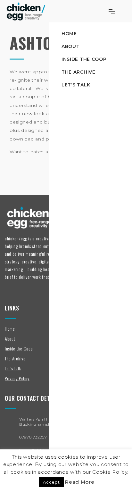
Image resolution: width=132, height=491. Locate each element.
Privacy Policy (17, 378)
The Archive (78, 72)
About (71, 46)
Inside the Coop (84, 59)
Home (69, 33)
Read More (79, 482)
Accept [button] (51, 482)
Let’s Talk (76, 85)
